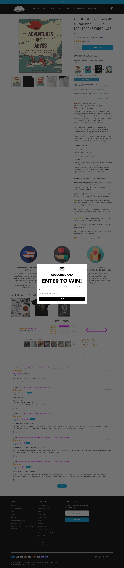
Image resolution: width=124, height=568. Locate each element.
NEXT (62, 299)
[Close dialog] (85, 266)
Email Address (43, 290)
